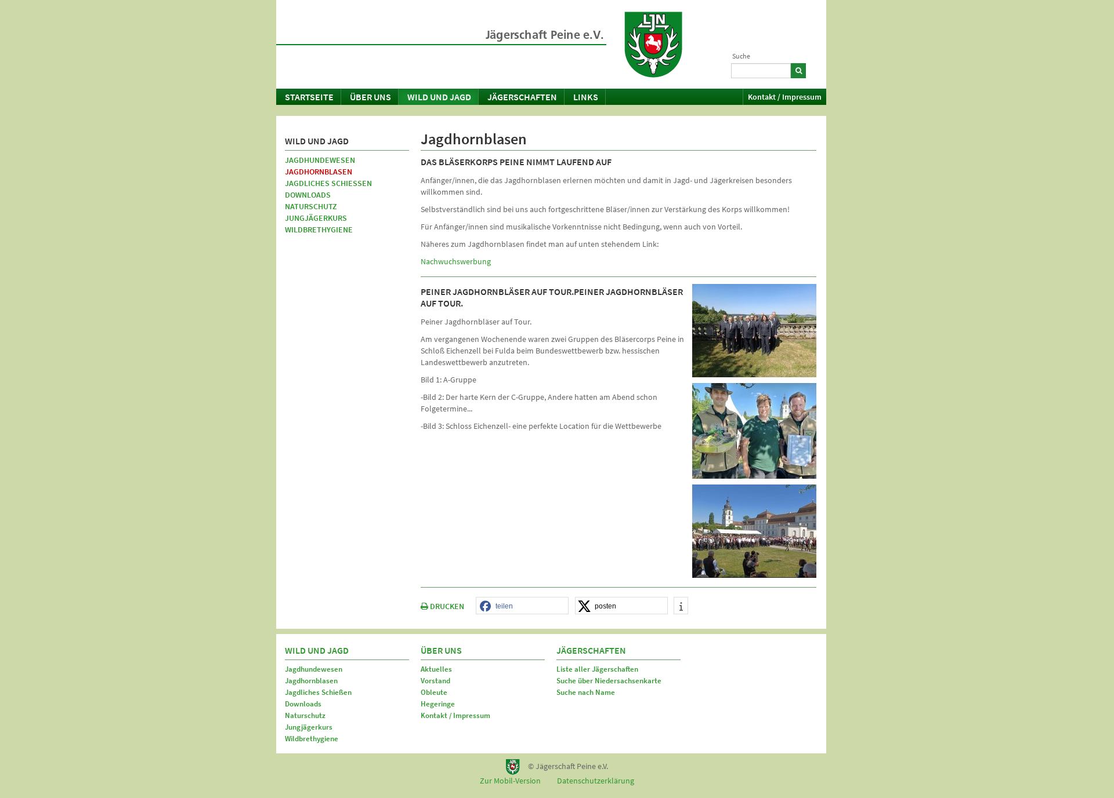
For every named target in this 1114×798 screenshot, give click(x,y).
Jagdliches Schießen (328, 183)
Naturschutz (311, 206)
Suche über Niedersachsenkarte (608, 681)
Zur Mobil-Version (510, 780)
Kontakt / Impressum (785, 97)
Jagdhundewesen (320, 160)
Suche (741, 56)
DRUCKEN (446, 606)
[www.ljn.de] (653, 45)
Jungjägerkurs (316, 218)
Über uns (370, 97)
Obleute (434, 692)
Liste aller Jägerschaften (597, 669)
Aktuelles (436, 669)
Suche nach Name (585, 692)
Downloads (308, 195)
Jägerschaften (522, 97)
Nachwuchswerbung (456, 261)
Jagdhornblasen (318, 171)
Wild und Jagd (439, 97)
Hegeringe (438, 704)
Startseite (309, 97)
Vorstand (435, 681)
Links (585, 97)
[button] (522, 606)
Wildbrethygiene (319, 229)
